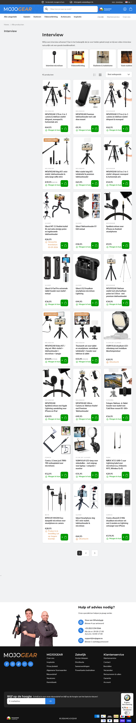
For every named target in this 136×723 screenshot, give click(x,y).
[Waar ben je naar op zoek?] (46, 9)
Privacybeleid (52, 666)
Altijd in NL (83, 2)
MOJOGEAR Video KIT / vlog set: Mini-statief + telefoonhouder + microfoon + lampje (55, 350)
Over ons (50, 658)
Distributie (79, 662)
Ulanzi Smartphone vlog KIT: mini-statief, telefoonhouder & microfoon (85, 522)
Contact (107, 662)
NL (129, 2)
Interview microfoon (54, 65)
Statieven (37, 17)
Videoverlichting (51, 17)
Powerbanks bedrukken (85, 670)
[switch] (127, 712)
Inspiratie (51, 662)
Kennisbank (51, 682)
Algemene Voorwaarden (57, 670)
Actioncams (66, 17)
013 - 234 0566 (117, 2)
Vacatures (51, 678)
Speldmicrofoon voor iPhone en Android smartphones (115, 229)
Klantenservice (110, 658)
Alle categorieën (10, 17)
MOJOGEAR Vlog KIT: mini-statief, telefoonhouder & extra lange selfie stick (56, 174)
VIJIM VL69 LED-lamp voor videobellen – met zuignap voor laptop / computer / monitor (87, 464)
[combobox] (71, 9)
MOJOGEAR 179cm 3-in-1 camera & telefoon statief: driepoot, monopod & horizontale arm (56, 118)
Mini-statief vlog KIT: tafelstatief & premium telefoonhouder (85, 174)
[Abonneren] (50, 701)
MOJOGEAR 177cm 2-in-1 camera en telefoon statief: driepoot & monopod (117, 116)
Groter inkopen (81, 658)
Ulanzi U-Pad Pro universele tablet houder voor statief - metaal (56, 291)
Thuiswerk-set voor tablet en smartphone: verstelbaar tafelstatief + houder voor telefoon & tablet (87, 350)
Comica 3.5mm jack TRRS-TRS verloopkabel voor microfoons (56, 463)
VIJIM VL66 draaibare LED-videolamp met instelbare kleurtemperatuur (117, 348)
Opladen (26, 17)
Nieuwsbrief (52, 674)
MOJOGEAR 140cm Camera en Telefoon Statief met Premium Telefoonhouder (86, 407)
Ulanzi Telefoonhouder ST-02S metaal (86, 227)
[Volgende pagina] (94, 553)
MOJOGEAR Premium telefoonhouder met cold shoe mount (86, 116)
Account (107, 682)
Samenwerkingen (82, 666)
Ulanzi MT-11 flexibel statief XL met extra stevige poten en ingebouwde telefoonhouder (56, 230)
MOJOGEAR (71, 718)
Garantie (107, 678)
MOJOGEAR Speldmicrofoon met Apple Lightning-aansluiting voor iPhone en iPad (56, 407)
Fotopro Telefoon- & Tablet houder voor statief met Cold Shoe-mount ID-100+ (117, 405)
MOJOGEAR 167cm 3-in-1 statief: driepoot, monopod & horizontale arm (117, 174)
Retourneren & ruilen (112, 674)
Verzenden (108, 670)
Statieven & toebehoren (102, 65)
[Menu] (131, 694)
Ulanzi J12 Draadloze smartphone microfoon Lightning (85, 291)
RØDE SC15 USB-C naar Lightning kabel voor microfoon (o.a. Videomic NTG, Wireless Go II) (116, 464)
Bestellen (108, 666)
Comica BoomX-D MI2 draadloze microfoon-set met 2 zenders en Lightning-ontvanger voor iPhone (117, 522)
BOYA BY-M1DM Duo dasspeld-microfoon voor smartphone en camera (55, 520)
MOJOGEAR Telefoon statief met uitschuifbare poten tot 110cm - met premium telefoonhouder (116, 292)
